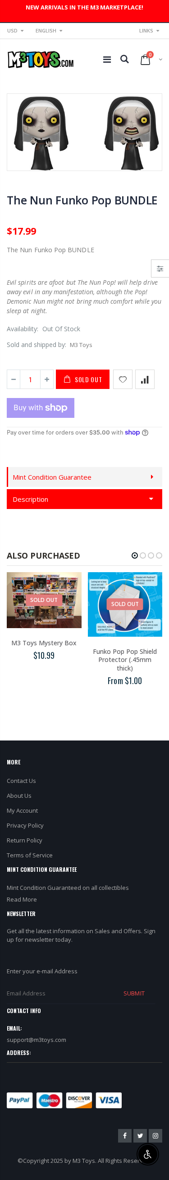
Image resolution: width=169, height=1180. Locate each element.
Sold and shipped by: (36, 344)
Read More (22, 899)
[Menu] (107, 59)
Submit (133, 993)
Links (146, 30)
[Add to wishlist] (122, 379)
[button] (135, 555)
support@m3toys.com (36, 1040)
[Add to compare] (145, 379)
